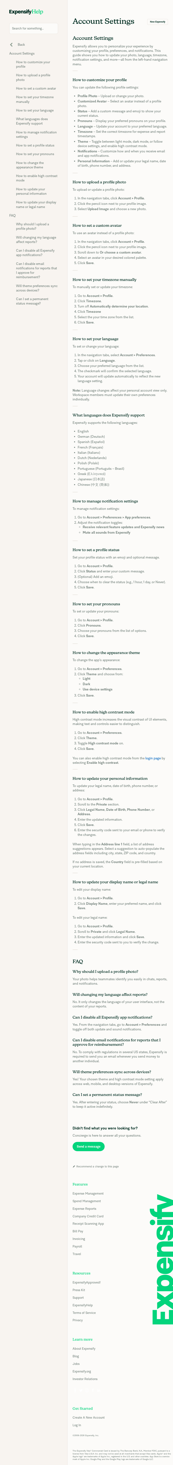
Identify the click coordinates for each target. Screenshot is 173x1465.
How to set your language (35, 110)
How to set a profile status (35, 145)
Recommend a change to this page (97, 1166)
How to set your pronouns (35, 154)
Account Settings (22, 53)
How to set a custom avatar (36, 88)
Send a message (88, 1146)
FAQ (12, 216)
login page (153, 758)
